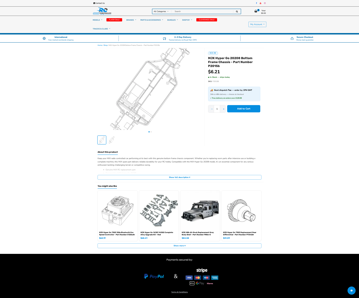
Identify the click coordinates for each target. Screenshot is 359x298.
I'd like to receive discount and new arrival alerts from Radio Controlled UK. (181, 158)
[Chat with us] (352, 291)
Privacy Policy (202, 158)
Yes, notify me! (179, 165)
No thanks (156, 175)
